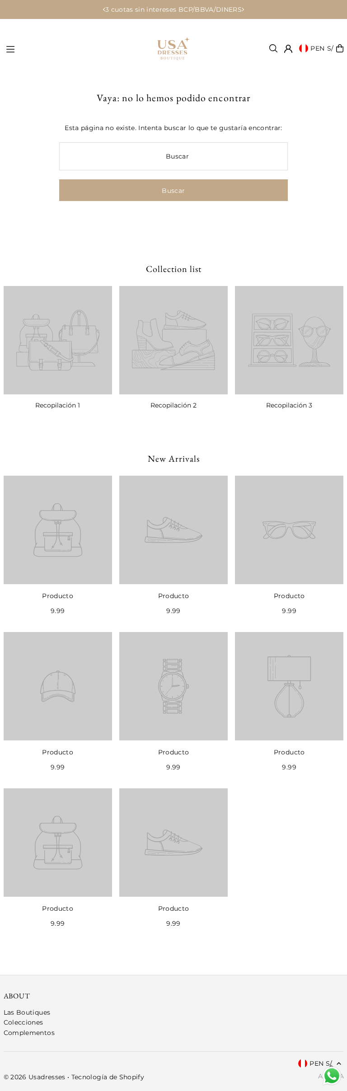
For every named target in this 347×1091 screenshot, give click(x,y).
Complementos (29, 1033)
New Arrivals (174, 458)
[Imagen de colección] (58, 340)
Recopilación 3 (289, 405)
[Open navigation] (71, 48)
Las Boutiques (27, 1012)
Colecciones (23, 1022)
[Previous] (104, 9)
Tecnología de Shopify (107, 1077)
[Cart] (339, 48)
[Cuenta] (288, 49)
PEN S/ (322, 48)
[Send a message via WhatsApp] (331, 1075)
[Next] (242, 9)
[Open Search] (273, 48)
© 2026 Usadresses (35, 1077)
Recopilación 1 (57, 405)
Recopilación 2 (173, 405)
